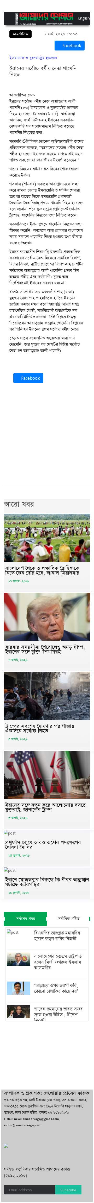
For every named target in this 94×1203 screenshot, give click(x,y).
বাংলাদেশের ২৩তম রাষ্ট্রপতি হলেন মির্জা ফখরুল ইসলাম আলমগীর (58, 962)
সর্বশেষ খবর (25, 918)
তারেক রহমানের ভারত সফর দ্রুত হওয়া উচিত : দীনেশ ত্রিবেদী (58, 1014)
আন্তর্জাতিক (20, 34)
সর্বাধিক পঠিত (68, 918)
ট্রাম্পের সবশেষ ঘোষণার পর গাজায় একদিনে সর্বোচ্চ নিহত (39, 728)
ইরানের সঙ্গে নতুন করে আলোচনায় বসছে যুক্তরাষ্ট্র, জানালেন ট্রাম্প (45, 807)
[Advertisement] (47, 436)
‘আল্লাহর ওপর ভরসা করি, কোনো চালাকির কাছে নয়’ (56, 988)
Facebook (71, 45)
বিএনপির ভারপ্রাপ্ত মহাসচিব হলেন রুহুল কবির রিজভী (57, 936)
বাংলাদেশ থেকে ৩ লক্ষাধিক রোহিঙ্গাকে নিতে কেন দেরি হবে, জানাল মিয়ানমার (42, 570)
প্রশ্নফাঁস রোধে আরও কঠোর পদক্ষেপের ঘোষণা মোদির (43, 845)
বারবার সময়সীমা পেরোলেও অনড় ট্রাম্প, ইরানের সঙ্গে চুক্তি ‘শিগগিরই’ (45, 649)
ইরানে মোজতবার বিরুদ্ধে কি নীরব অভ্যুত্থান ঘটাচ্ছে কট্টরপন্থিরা (47, 882)
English (79, 18)
